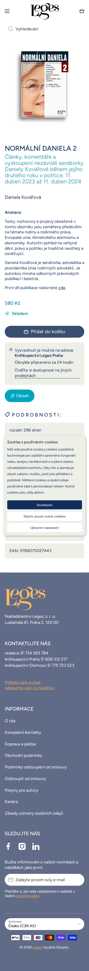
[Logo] (44, 11)
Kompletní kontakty (23, 732)
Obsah (22, 395)
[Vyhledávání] (9, 29)
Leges (37, 947)
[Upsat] (78, 880)
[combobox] (44, 29)
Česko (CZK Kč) (22, 926)
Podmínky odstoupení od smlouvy (36, 766)
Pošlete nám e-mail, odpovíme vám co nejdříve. (30, 685)
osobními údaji (27, 896)
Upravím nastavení (44, 528)
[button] (82, 11)
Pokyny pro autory (21, 790)
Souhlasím (44, 505)
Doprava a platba (20, 743)
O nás (10, 720)
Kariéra (11, 801)
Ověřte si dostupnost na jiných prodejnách (43, 373)
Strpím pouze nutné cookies (44, 516)
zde (61, 287)
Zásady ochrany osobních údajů (34, 813)
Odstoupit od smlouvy (25, 778)
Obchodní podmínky (23, 755)
